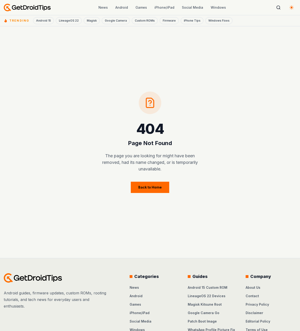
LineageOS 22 (69, 20)
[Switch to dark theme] (291, 7)
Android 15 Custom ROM (207, 287)
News (103, 7)
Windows (218, 7)
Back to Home (150, 187)
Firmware (169, 20)
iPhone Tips (192, 20)
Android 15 (43, 20)
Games (141, 7)
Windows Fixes (218, 20)
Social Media (192, 7)
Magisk (92, 20)
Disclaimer (254, 313)
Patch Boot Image (202, 321)
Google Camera (116, 20)
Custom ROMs (145, 20)
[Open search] (278, 7)
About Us (253, 287)
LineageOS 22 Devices (206, 296)
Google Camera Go (203, 313)
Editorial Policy (258, 321)
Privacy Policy (257, 304)
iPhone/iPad (164, 7)
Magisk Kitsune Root (205, 304)
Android (121, 7)
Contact (252, 296)
